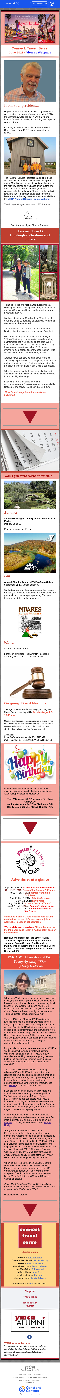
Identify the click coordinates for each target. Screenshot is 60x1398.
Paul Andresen (35, 1258)
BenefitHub (30, 1302)
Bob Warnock (38, 1269)
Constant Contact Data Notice (36, 1378)
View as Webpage (38, 52)
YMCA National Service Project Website (28, 199)
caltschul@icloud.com (33, 1381)
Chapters (30, 1291)
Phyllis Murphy (41, 1260)
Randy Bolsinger (38, 1278)
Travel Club (30, 1297)
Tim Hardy (39, 1275)
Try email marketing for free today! (30, 1394)
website (8, 1122)
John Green (38, 1272)
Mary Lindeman (39, 1266)
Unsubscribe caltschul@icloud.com (30, 1374)
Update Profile (18, 1378)
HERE (12, 1085)
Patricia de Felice (35, 1263)
